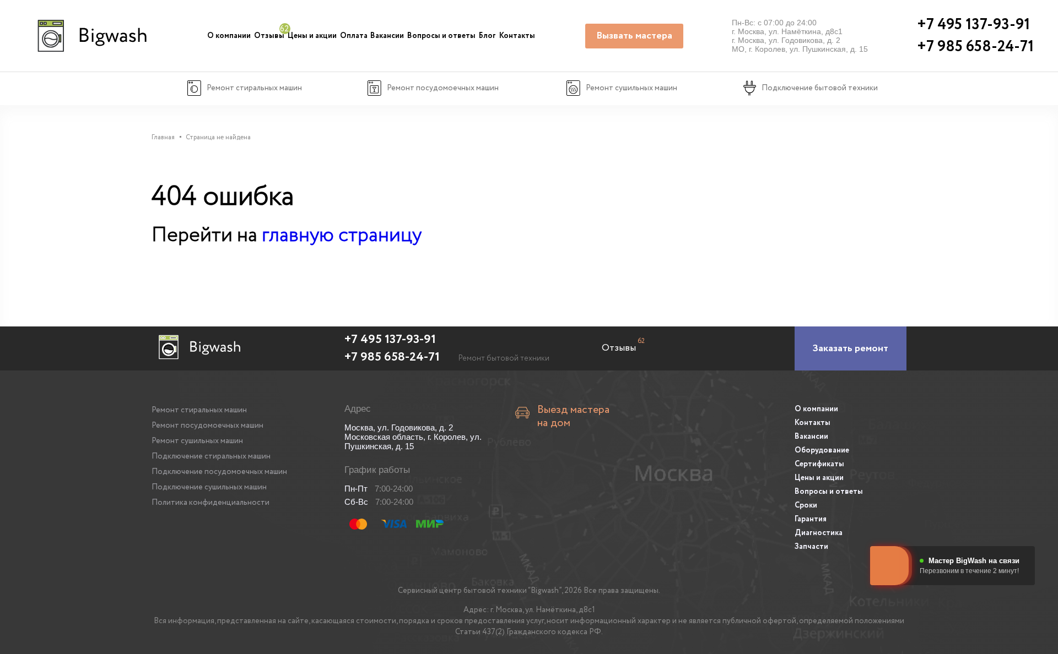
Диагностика (819, 532)
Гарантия (811, 519)
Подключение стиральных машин (211, 456)
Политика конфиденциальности (210, 502)
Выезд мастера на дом (573, 417)
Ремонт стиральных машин (199, 410)
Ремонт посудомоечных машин (207, 425)
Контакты (517, 35)
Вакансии (387, 35)
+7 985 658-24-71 (392, 357)
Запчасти (811, 546)
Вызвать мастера (634, 36)
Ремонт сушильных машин (197, 440)
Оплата (354, 35)
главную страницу (342, 235)
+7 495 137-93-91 (390, 339)
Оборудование (822, 450)
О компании (229, 35)
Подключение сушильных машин (209, 487)
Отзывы (269, 35)
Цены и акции (312, 35)
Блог (487, 35)
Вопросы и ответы (441, 35)
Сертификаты (819, 464)
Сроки (806, 505)
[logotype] (90, 35)
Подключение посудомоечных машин (219, 471)
